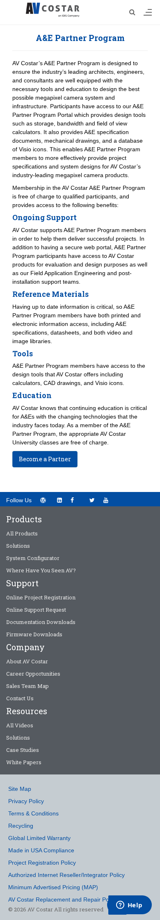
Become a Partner (45, 459)
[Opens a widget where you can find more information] (129, 905)
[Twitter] (92, 500)
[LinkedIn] (59, 500)
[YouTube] (108, 499)
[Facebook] (76, 499)
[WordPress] (43, 500)
